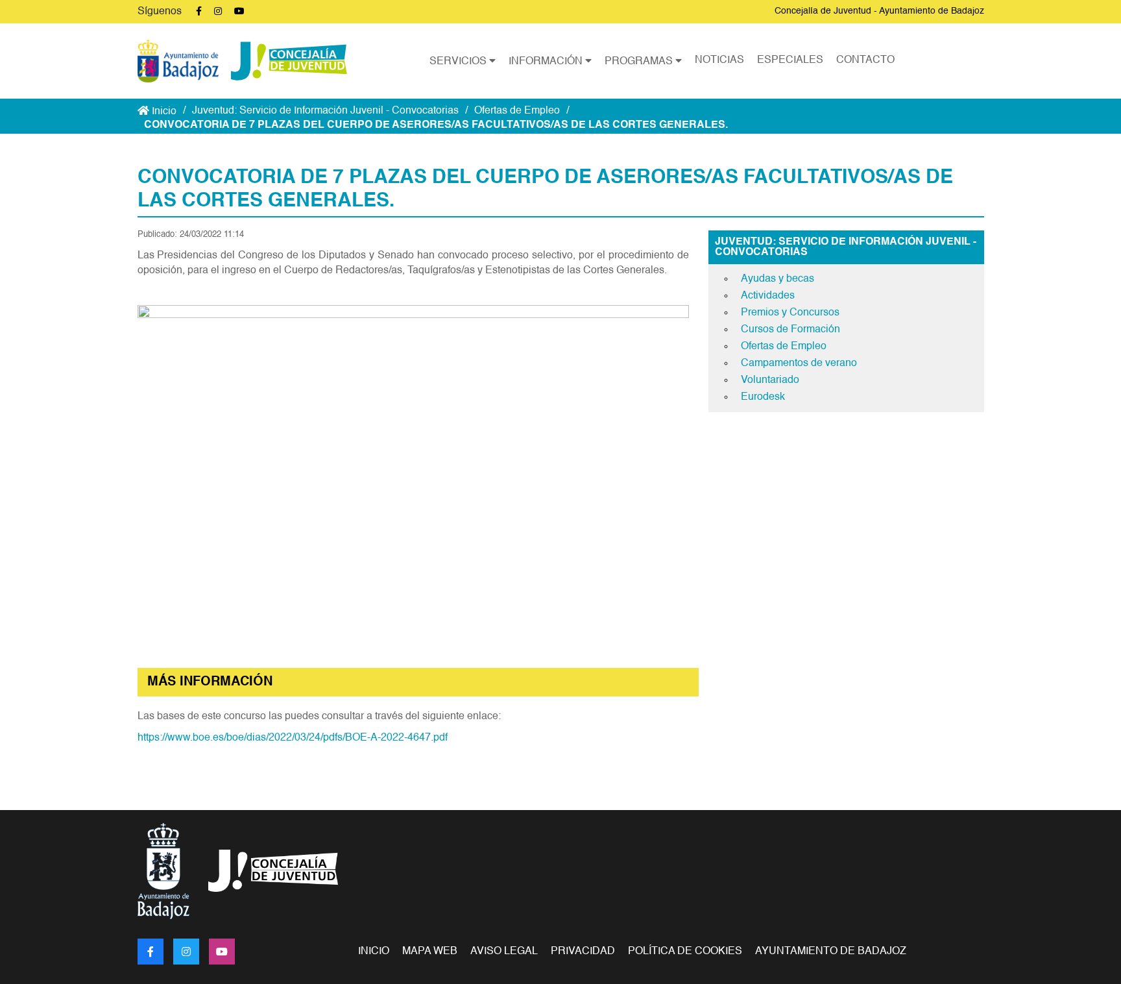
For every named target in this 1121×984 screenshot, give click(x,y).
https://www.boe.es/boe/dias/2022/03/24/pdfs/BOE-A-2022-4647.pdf (293, 738)
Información (547, 61)
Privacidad (583, 951)
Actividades (768, 296)
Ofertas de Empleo (517, 111)
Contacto (865, 60)
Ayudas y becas (777, 279)
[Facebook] (150, 952)
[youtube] (222, 952)
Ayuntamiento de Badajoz (830, 951)
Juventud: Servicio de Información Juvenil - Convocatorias (325, 111)
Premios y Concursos (790, 313)
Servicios (459, 61)
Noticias (719, 60)
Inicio (162, 111)
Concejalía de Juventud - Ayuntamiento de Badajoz (879, 11)
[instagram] (186, 952)
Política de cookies (685, 951)
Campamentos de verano (799, 363)
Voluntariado (770, 380)
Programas (640, 61)
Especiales (790, 60)
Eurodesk (763, 397)
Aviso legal (504, 951)
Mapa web (429, 951)
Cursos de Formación (790, 330)
